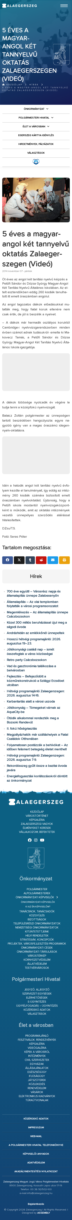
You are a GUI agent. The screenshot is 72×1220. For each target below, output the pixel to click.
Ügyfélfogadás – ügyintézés (37, 1005)
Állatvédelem (37, 964)
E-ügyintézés (37, 1001)
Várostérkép (37, 955)
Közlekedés (37, 1084)
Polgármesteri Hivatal (34, 117)
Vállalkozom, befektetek (37, 832)
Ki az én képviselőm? (37, 907)
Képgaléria (37, 820)
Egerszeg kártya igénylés (36, 135)
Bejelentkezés (36, 1204)
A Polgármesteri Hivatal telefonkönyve (36, 1145)
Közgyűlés (37, 915)
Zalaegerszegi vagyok (37, 824)
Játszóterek (37, 1080)
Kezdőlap (13, 85)
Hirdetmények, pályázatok (36, 144)
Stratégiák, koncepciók (37, 939)
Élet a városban (34, 126)
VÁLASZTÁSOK (36, 153)
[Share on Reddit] (41, 560)
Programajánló (37, 1035)
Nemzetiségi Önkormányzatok (37, 927)
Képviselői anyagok (36, 1154)
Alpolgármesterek (37, 893)
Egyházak (37, 1064)
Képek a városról (37, 1052)
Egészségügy (37, 1072)
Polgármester (37, 889)
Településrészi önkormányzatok (37, 923)
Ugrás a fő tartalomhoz (60, 2)
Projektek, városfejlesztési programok (37, 943)
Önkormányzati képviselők (35, 897)
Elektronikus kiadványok (37, 1096)
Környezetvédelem (37, 959)
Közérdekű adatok (37, 1009)
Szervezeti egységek (37, 993)
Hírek (34, 85)
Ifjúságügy (37, 1076)
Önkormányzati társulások (37, 951)
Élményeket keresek (37, 828)
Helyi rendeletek (37, 935)
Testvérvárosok (37, 968)
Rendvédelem (37, 1088)
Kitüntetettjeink (37, 931)
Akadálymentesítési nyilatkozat (36, 1171)
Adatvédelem (36, 1162)
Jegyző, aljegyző (36, 989)
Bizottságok (37, 919)
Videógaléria (37, 1048)
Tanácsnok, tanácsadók (37, 911)
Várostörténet (37, 816)
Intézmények (37, 1056)
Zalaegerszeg (19, 5)
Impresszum (36, 1127)
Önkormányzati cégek (37, 947)
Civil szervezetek (37, 1060)
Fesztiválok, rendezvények (37, 1040)
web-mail (36, 1136)
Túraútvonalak (37, 1100)
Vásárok (37, 1092)
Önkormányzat (34, 109)
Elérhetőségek (37, 997)
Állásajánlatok (37, 1068)
